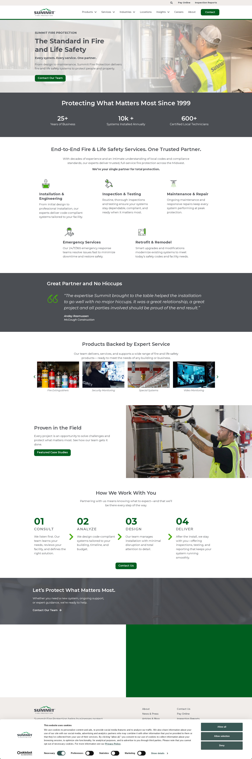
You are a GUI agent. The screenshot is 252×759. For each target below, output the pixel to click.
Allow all (221, 727)
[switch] (89, 753)
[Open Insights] (168, 12)
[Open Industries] (134, 12)
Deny (221, 745)
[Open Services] (114, 12)
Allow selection (222, 736)
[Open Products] (95, 12)
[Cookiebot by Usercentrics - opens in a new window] (24, 753)
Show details (157, 753)
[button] (34, 377)
